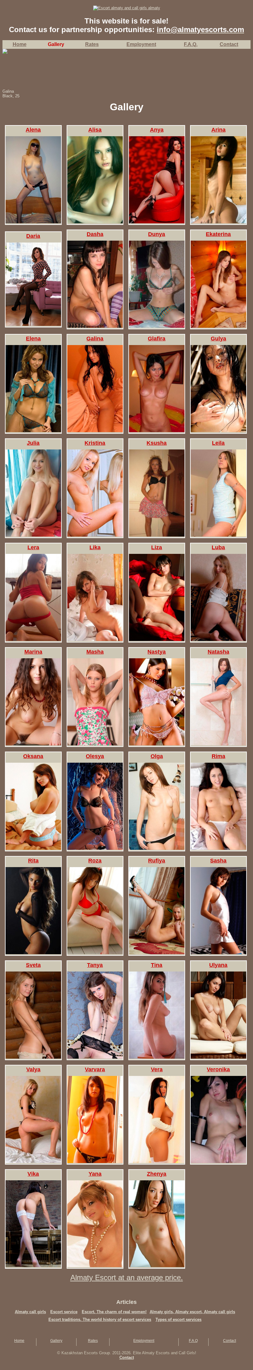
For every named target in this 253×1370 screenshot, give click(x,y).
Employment (143, 1340)
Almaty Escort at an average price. (126, 1277)
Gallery (56, 1340)
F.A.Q (193, 1340)
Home (20, 44)
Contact (229, 1340)
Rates (93, 1340)
